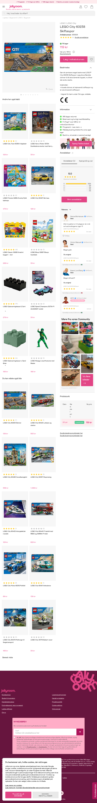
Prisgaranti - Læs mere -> (72, 127)
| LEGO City (71, 23)
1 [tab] (21, 95)
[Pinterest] (62, 793)
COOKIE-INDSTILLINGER (45, 795)
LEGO (62, 23)
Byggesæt (27, 18)
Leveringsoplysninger (59, 695)
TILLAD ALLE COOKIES (18, 795)
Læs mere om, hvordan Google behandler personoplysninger (27, 788)
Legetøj (5, 18)
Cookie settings (57, 705)
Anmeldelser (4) (69, 161)
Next (53, 57)
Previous (4, 57)
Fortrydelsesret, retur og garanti (12, 705)
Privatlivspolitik (57, 702)
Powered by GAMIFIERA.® (69, 388)
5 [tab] (30, 95)
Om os (4, 712)
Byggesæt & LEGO (15, 18)
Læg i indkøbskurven (73, 59)
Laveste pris (79, 422)
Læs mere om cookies (13, 785)
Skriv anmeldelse (74, 199)
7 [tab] (35, 95)
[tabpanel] (28, 57)
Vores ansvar (56, 709)
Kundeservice (6, 695)
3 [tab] (26, 95)
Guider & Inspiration (8, 698)
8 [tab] (37, 95)
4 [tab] (28, 95)
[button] (4, 7)
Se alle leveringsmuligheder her (71, 436)
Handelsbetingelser (8, 702)
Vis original (67, 255)
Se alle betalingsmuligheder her (71, 433)
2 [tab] (23, 95)
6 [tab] (33, 95)
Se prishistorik (65, 54)
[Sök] (4, 13)
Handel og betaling (58, 698)
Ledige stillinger (7, 709)
